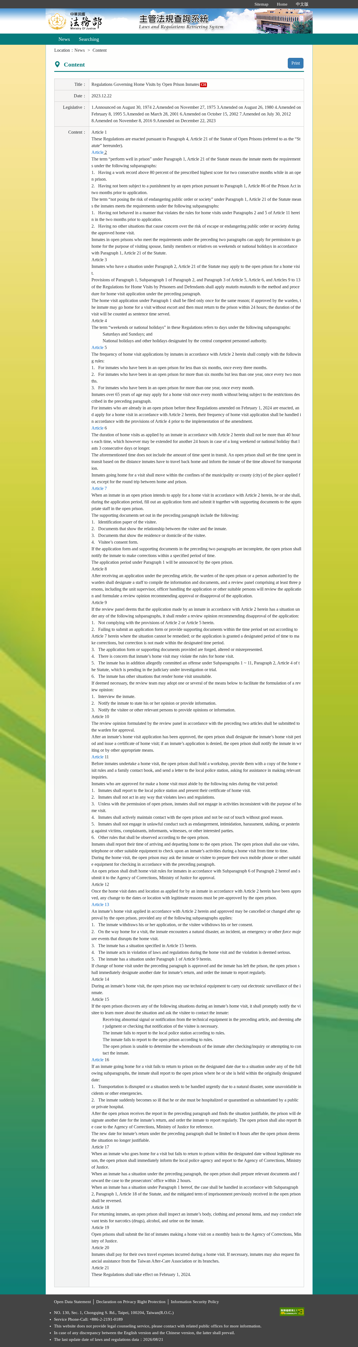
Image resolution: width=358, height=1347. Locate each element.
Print (295, 63)
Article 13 (100, 904)
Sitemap (261, 4)
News (64, 39)
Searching (89, 39)
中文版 (302, 4)
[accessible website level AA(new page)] (292, 1310)
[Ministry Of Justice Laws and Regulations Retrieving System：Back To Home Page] (90, 20)
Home (282, 4)
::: (244, 4)
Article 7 (99, 488)
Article (97, 152)
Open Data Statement (72, 1301)
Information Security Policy (195, 1301)
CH (203, 84)
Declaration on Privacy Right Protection (131, 1301)
